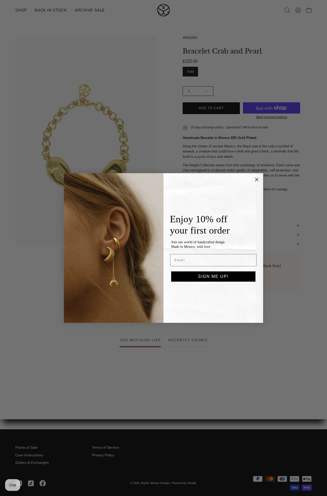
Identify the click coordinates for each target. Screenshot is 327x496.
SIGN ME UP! (213, 276)
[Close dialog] (257, 179)
